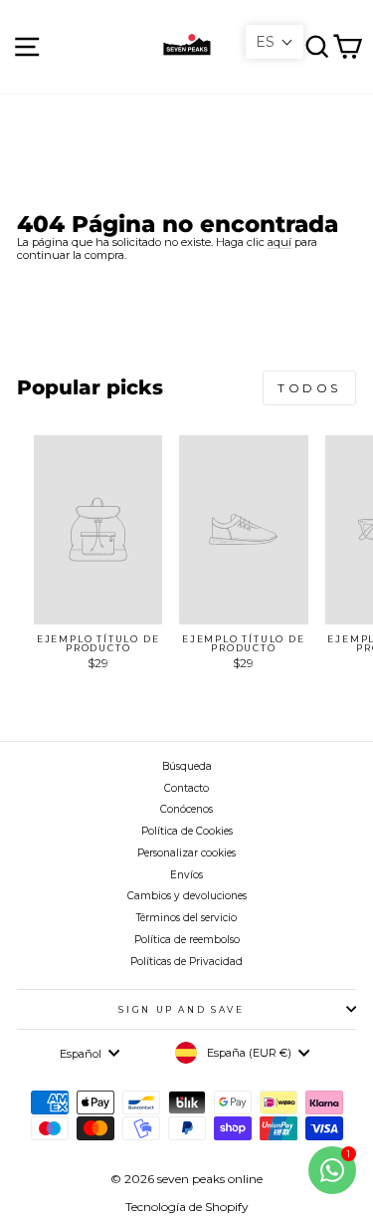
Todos (309, 387)
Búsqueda (187, 766)
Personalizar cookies (186, 853)
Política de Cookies (187, 831)
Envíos (186, 874)
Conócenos (186, 809)
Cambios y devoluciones (187, 895)
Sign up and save (181, 1009)
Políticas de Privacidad (186, 961)
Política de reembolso (187, 939)
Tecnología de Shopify (187, 1206)
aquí (279, 242)
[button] (274, 42)
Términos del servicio (186, 917)
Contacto (186, 788)
